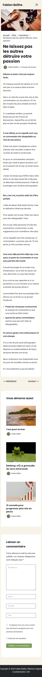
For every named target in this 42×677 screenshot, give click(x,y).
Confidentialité (19, 672)
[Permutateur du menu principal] (37, 5)
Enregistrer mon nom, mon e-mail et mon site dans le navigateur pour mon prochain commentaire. (20, 628)
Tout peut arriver (15, 429)
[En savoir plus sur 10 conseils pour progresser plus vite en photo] (21, 491)
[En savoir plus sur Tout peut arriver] (21, 415)
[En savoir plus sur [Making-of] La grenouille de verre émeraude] (21, 452)
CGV (28, 672)
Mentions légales (35, 669)
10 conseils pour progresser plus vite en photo (19, 508)
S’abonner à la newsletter (17, 638)
